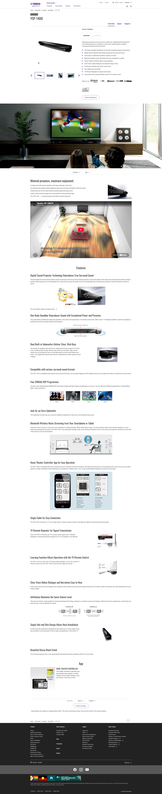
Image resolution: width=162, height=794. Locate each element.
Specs (119, 24)
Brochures (84, 742)
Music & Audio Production (36, 734)
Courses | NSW (60, 734)
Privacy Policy (48, 791)
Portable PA (33, 748)
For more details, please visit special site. (42, 309)
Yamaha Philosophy (113, 738)
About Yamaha (112, 727)
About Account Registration (89, 734)
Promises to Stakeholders (115, 740)
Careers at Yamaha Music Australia (117, 736)
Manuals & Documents (88, 744)
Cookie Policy (56, 791)
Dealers (101, 2)
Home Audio (51, 3)
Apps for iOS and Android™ (37, 756)
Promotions (77, 6)
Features (75, 172)
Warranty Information (87, 738)
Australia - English (119, 2)
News (57, 739)
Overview (111, 24)
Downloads (58, 6)
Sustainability (112, 746)
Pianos (32, 730)
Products (49, 6)
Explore (68, 6)
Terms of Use (40, 791)
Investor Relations (113, 744)
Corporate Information (114, 730)
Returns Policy (86, 740)
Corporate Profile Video (114, 732)
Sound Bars (50, 10)
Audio (31, 10)
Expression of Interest (61, 730)
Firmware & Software (87, 746)
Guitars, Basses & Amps (36, 736)
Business (127, 2)
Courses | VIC (59, 732)
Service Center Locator (88, 736)
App (86, 172)
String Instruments (34, 742)
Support (107, 2)
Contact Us (85, 730)
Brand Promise (112, 734)
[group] (39, 75)
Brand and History (113, 742)
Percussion (33, 744)
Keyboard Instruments (35, 732)
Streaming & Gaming (35, 752)
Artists (58, 748)
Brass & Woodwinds (35, 740)
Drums (32, 738)
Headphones (33, 746)
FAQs (83, 732)
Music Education (60, 727)
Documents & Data (87, 748)
